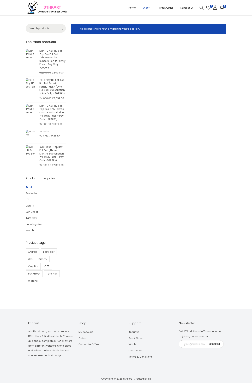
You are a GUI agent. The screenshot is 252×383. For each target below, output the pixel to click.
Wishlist (133, 344)
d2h (28, 199)
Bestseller (31, 193)
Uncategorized (34, 224)
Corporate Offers (89, 344)
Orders (83, 338)
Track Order (136, 338)
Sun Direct (32, 212)
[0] (208, 8)
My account (86, 332)
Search (61, 28)
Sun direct (34, 273)
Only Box (33, 266)
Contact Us (135, 350)
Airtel (29, 187)
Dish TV (30, 205)
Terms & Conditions (140, 356)
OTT (47, 266)
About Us (134, 332)
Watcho (30, 230)
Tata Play (31, 218)
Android (32, 252)
